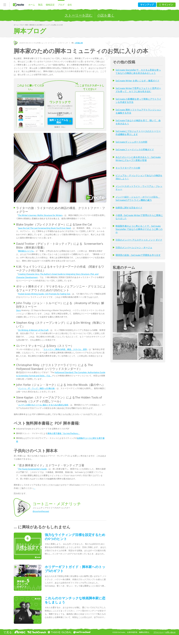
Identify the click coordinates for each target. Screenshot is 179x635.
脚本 (27, 25)
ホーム (31, 4)
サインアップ (147, 4)
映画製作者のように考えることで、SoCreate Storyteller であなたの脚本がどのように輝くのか (139, 229)
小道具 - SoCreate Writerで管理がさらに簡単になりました (139, 217)
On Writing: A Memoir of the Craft (33, 330)
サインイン (167, 4)
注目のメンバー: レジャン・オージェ (134, 247)
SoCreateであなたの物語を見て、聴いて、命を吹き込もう (138, 122)
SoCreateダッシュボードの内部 (131, 141)
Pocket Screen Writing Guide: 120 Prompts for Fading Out (44, 293)
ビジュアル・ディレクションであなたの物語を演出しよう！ (139, 177)
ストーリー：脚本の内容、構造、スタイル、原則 (65, 349)
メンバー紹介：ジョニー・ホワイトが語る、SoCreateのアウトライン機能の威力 (138, 198)
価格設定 (50, 4)
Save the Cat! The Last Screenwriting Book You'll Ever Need (44, 228)
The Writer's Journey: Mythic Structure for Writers (40, 215)
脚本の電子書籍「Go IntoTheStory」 (64, 433)
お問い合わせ (170, 632)
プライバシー (158, 632)
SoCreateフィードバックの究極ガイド (135, 149)
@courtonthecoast (41, 511)
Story (18, 310)
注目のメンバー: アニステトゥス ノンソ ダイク (139, 239)
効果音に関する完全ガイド (129, 207)
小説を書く (105, 15)
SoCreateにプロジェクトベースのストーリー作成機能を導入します (138, 133)
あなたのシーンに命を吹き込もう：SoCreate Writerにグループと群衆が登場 (138, 159)
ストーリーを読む (79, 15)
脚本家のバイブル (26, 251)
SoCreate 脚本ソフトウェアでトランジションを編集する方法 (138, 111)
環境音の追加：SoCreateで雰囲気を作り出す (138, 255)
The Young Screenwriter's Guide (32, 469)
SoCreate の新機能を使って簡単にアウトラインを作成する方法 (138, 100)
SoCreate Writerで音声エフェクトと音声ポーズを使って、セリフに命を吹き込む (138, 90)
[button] (138, 301)
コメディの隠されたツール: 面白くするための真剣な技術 (43, 404)
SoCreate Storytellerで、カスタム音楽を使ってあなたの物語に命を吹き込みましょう (138, 71)
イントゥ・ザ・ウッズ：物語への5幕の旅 (36, 388)
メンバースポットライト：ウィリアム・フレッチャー (139, 188)
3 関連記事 (79, 43)
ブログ (61, 4)
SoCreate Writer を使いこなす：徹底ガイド (137, 80)
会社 (69, 4)
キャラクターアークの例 (128, 167)
